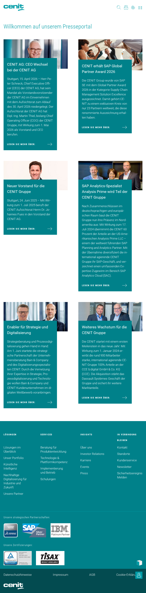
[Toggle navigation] (140, 7)
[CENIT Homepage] (14, 7)
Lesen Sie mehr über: (21, 144)
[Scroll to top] (138, 585)
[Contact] (126, 7)
